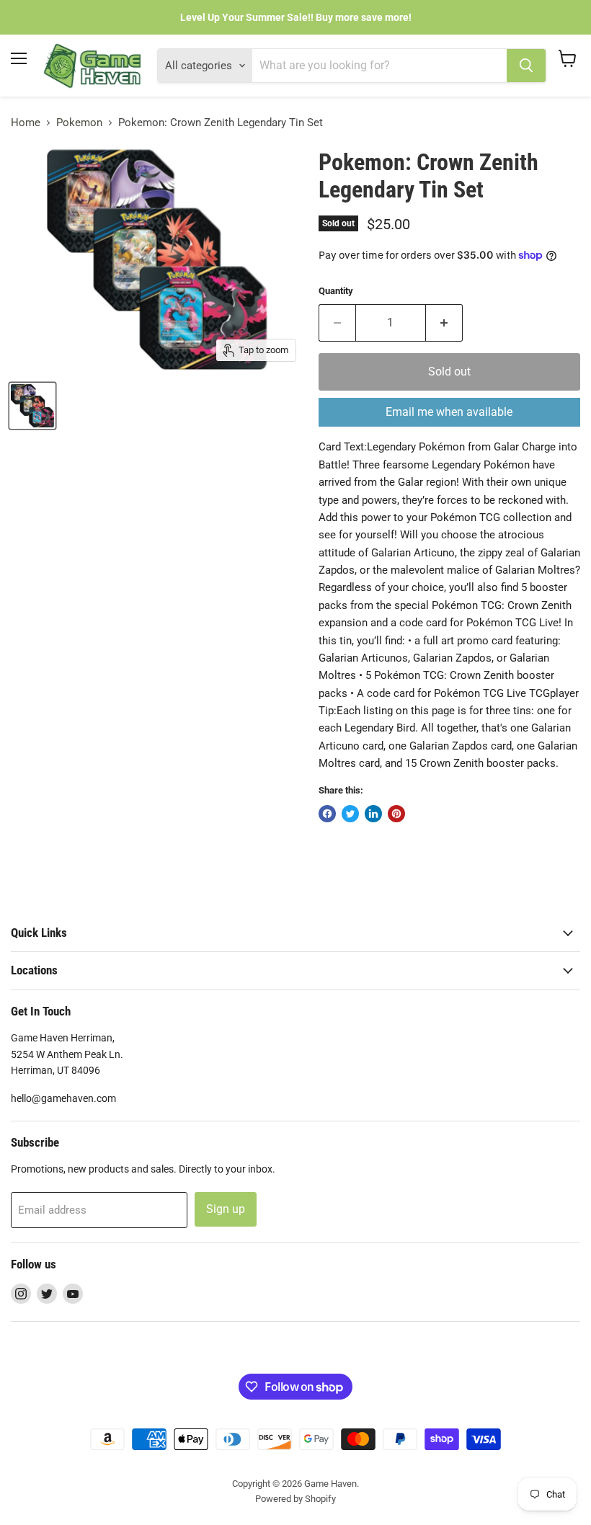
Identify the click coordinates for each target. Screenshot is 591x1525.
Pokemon (79, 123)
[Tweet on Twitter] (350, 813)
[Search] (526, 65)
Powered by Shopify (295, 1498)
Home (25, 123)
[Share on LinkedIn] (373, 813)
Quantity (336, 290)
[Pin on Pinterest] (396, 813)
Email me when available (449, 412)
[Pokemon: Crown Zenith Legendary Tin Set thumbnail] (32, 406)
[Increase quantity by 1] (444, 323)
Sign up (225, 1209)
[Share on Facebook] (327, 813)
